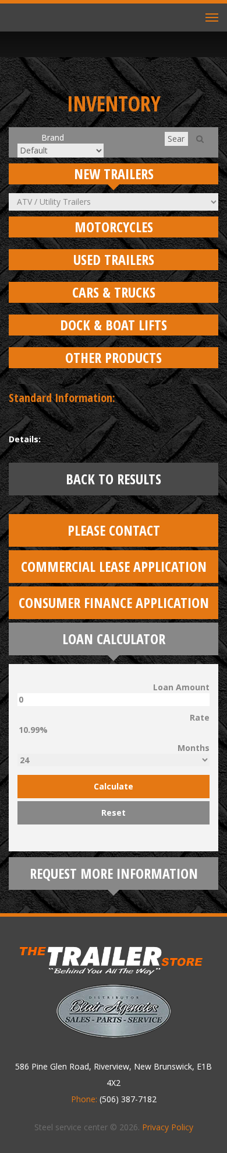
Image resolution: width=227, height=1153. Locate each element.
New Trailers (114, 173)
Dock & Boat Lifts (113, 324)
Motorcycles (114, 226)
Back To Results (113, 478)
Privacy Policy (167, 1127)
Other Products (113, 357)
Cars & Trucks (113, 292)
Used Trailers (113, 259)
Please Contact (114, 530)
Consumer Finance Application (114, 602)
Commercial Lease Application (114, 566)
